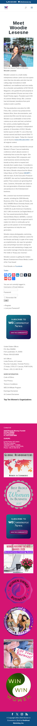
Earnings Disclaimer (11, 391)
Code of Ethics (9, 377)
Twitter (6, 270)
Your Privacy (8, 381)
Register (8, 305)
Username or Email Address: (14, 287)
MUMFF (27, 173)
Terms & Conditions (10, 384)
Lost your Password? (12, 308)
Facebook (18, 266)
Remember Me (11, 297)
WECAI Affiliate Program (12, 387)
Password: (7, 292)
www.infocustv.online (22, 140)
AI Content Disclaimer (11, 394)
